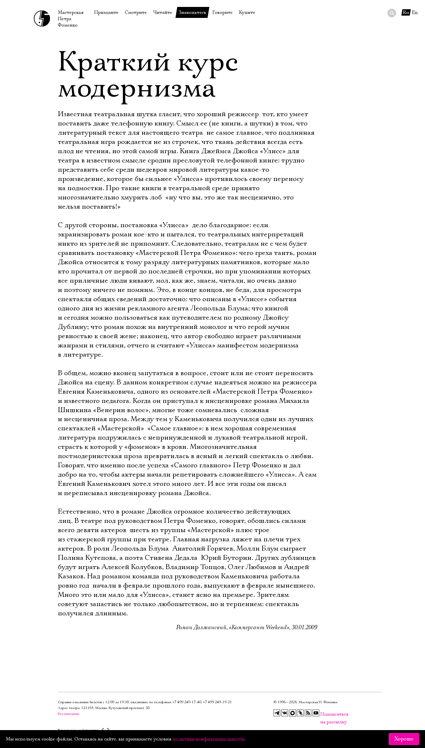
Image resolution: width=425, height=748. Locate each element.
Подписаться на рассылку (323, 714)
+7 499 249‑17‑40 (186, 702)
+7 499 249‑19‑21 (217, 702)
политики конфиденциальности (208, 739)
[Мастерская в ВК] (284, 713)
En (415, 12)
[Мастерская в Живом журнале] (300, 713)
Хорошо (403, 739)
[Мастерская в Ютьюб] (316, 713)
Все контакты (68, 714)
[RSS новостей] (308, 713)
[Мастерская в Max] (292, 713)
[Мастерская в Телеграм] (277, 713)
